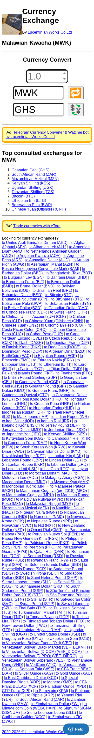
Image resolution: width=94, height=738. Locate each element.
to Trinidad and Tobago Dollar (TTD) (53, 621)
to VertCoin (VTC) (41, 665)
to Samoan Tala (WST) (34, 669)
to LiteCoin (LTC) (54, 469)
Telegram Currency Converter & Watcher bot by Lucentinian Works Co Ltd (47, 134)
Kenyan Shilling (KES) (31, 183)
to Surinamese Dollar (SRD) (39, 586)
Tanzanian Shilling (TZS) (33, 192)
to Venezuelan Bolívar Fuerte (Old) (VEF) (37, 643)
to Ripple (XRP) (40, 695)
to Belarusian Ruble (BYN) (68, 303)
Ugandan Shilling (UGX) (32, 187)
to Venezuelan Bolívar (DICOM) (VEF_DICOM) (42, 652)
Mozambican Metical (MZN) (35, 179)
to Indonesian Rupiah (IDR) (41, 410)
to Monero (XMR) (57, 682)
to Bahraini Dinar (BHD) (67, 277)
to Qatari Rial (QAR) (47, 551)
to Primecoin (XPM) (51, 691)
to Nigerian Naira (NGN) (36, 512)
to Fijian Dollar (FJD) (64, 369)
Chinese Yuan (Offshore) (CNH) (39, 209)
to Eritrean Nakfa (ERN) (53, 360)
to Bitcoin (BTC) (59, 295)
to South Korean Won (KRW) (40, 447)
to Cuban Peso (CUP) (44, 334)
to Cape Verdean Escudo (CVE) (41, 336)
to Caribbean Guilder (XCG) (42, 714)
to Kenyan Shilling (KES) (65, 434)
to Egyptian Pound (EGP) (55, 356)
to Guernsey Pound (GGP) (37, 382)
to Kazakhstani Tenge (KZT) (44, 453)
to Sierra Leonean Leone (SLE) (49, 712)
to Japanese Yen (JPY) (21, 434)
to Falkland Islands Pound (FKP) (45, 371)
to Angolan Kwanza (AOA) (38, 256)
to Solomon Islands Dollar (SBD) (53, 565)
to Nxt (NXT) (44, 525)
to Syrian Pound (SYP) (34, 604)
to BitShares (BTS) (67, 299)
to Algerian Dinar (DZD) (65, 351)
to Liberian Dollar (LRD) (67, 464)
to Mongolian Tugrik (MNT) (24, 486)
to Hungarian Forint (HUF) (51, 408)
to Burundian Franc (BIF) (23, 282)
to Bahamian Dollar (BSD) (40, 292)
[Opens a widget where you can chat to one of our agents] (76, 729)
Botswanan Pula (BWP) (32, 205)
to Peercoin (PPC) (39, 547)
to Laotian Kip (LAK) (65, 456)
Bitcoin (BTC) (23, 196)
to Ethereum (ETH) (55, 364)
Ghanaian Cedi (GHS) (30, 170)
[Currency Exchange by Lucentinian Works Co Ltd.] (12, 24)
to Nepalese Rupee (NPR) (49, 521)
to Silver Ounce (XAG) (34, 673)
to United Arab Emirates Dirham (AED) (34, 243)
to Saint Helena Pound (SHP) (52, 578)
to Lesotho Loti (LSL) (19, 469)
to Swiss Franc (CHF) (68, 312)
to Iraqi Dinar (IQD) (18, 421)
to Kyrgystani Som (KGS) (23, 438)
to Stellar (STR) (40, 599)
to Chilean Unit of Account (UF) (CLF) (34, 316)
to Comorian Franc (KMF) (25, 443)
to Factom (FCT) (30, 369)
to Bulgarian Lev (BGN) (24, 277)
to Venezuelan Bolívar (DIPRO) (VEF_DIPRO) (45, 654)
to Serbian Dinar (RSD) (43, 556)
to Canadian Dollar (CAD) (66, 308)
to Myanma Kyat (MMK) (69, 482)
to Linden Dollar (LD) (63, 460)
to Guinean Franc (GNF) (48, 390)
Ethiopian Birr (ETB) (29, 200)
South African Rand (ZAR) (34, 174)
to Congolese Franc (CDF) (24, 312)
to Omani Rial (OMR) (44, 530)
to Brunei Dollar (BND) (35, 286)
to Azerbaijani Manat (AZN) (50, 264)
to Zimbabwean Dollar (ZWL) (56, 704)
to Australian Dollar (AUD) (47, 260)
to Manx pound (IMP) (30, 417)
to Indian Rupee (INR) (70, 417)
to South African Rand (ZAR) (39, 699)
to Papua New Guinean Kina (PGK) (43, 536)
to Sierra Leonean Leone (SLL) (42, 580)
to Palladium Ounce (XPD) (63, 686)
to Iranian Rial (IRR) (54, 421)
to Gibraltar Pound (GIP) (45, 386)
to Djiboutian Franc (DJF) (67, 343)
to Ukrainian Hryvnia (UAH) (38, 630)
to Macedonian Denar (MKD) (46, 479)
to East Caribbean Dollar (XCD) (31, 678)
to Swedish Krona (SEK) (36, 573)
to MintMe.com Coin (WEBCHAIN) (44, 706)
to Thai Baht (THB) (30, 608)
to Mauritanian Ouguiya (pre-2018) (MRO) (51, 491)
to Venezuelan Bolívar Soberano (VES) (42, 658)
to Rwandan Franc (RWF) (49, 560)
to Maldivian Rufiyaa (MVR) (39, 499)
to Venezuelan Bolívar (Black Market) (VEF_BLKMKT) (46, 645)
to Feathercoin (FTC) (74, 373)
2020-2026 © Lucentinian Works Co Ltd (35, 732)
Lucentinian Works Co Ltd (50, 32)
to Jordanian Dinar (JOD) (65, 430)
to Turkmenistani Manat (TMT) (39, 612)
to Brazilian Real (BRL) (52, 290)
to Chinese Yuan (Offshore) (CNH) (54, 321)
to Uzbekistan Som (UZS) (67, 638)
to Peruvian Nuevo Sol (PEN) (53, 534)
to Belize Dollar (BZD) (22, 308)
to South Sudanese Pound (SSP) (41, 588)
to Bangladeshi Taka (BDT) (69, 273)
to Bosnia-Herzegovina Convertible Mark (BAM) (40, 266)
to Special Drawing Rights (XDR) (40, 680)
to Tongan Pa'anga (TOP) (47, 617)
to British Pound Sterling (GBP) (30, 377)
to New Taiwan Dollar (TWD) (46, 623)
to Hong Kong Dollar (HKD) (39, 399)
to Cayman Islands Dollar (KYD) (54, 451)
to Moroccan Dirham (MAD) (48, 473)
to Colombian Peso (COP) (63, 325)
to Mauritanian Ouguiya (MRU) (28, 495)
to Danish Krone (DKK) (21, 347)
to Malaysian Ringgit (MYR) (49, 504)
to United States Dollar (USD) (55, 634)
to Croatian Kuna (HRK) (50, 404)
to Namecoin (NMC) (47, 517)
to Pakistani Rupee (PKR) (47, 543)
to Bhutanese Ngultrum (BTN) (40, 297)
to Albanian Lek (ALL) (47, 247)
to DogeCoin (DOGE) (62, 347)
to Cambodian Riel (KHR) (69, 438)
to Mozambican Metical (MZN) (40, 506)
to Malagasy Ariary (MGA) (62, 477)
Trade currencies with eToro (36, 226)
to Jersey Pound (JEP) (60, 425)
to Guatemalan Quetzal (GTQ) (38, 392)
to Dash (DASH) (29, 343)
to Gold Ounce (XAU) (74, 673)
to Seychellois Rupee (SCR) (44, 567)
